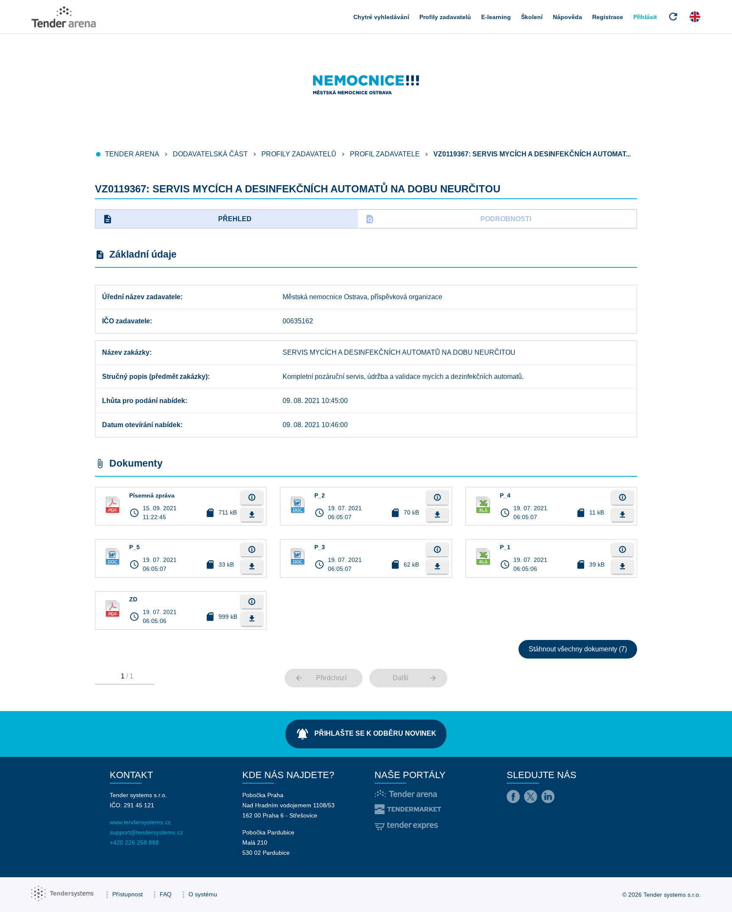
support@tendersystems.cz (146, 832)
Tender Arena (132, 154)
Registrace (607, 17)
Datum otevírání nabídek (141, 424)
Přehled (177, 219)
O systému (203, 894)
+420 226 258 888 (134, 842)
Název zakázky (126, 352)
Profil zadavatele (385, 154)
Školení (532, 17)
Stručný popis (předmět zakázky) (155, 376)
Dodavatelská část (210, 154)
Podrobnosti (448, 219)
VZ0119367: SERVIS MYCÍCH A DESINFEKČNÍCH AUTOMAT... (532, 154)
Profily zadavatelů (445, 17)
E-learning (496, 17)
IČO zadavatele (126, 321)
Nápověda (567, 17)
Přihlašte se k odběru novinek (366, 734)
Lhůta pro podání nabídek (143, 400)
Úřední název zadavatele (141, 296)
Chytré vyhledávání (381, 17)
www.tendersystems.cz (140, 822)
